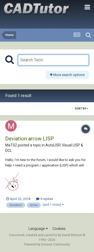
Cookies (59, 229)
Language (37, 229)
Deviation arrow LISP (29, 138)
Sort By (81, 108)
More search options (68, 75)
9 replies (46, 199)
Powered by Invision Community (47, 244)
